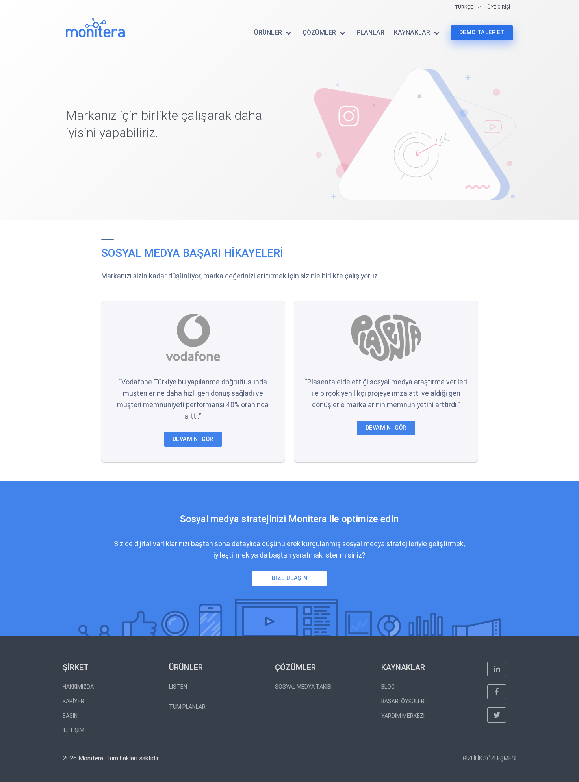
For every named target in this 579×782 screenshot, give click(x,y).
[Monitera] (95, 27)
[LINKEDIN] (496, 669)
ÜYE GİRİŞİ (499, 7)
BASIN (70, 716)
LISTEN (178, 687)
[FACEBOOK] (496, 691)
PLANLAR (370, 32)
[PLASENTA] (386, 337)
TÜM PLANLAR (187, 707)
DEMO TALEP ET (482, 32)
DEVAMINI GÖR (193, 439)
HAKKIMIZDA (78, 687)
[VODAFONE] (193, 337)
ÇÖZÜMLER (319, 32)
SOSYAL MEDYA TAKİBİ (303, 687)
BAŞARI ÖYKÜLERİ (403, 701)
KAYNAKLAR (412, 32)
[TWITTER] (496, 714)
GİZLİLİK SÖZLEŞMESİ (489, 758)
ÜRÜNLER (268, 32)
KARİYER (73, 701)
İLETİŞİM (73, 730)
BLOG (388, 687)
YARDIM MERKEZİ (403, 716)
